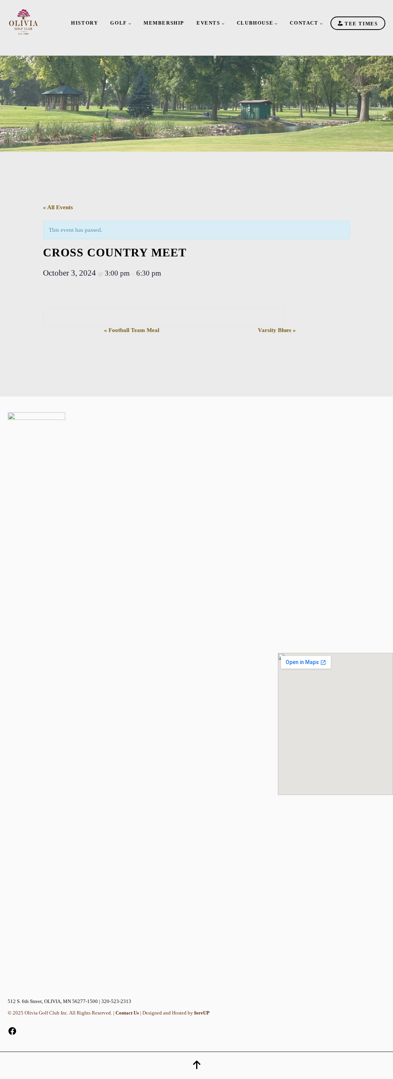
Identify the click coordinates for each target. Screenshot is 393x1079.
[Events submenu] (223, 23)
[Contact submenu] (321, 23)
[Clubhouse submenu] (275, 23)
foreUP (202, 1013)
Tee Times (360, 23)
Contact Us (127, 1013)
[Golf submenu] (129, 23)
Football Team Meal (131, 330)
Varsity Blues (277, 330)
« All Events (58, 207)
